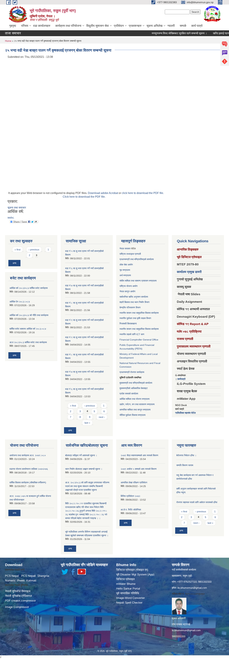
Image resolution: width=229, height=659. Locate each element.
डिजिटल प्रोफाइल (125, 579)
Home (8, 41)
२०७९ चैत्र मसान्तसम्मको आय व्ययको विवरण (139, 455)
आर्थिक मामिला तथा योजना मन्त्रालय (135, 399)
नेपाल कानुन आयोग (127, 291)
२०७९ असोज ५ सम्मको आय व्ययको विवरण (139, 469)
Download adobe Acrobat (103, 193)
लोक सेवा (124, 264)
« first (17, 249)
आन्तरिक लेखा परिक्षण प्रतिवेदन (134, 482)
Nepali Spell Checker (129, 602)
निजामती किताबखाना (128, 323)
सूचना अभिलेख (154, 25)
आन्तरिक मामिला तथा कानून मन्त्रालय (135, 409)
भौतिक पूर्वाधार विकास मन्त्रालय (133, 415)
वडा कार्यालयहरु (41, 25)
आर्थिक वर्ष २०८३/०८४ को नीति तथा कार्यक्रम (29, 315)
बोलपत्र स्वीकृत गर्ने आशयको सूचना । (81, 455)
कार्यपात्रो (181, 379)
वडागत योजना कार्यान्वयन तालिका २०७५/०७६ (29, 469)
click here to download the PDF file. (143, 193)
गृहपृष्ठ (12, 25)
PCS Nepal (12, 575)
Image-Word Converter (130, 598)
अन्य (14, 263)
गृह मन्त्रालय (125, 270)
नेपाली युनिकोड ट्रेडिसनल (18, 596)
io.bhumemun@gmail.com (186, 630)
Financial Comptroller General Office (139, 339)
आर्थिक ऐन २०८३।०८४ (20, 301)
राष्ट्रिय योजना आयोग (128, 286)
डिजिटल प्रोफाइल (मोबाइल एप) (132, 569)
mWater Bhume (125, 583)
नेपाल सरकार (125, 248)
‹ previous (34, 249)
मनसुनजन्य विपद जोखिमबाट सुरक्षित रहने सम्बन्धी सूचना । (169, 33)
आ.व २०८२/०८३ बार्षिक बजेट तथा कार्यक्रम (28, 342)
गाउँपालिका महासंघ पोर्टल (185, 412)
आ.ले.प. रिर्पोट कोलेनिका (131, 509)
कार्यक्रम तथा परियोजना (68, 25)
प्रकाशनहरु (135, 25)
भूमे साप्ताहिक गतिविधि (127, 593)
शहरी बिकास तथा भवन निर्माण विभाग (134, 302)
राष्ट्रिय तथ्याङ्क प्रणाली (130, 254)
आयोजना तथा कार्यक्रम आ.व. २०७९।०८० (28, 455)
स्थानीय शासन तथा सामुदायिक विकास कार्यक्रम (139, 312)
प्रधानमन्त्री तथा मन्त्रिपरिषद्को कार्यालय (137, 259)
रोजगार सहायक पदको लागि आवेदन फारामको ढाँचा (196, 502)
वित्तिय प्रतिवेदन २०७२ (130, 496)
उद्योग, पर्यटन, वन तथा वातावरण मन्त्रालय (137, 404)
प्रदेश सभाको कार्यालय (129, 393)
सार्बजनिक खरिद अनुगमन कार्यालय (134, 296)
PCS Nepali (28, 575)
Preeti (21, 580)
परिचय (24, 25)
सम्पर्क (183, 25)
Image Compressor (17, 607)
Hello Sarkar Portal (128, 588)
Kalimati (31, 580)
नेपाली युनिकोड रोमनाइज (17, 591)
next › (102, 417)
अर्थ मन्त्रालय (125, 275)
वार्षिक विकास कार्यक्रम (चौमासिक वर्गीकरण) (28, 482)
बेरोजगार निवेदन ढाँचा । (186, 455)
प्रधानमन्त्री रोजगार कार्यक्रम (132, 372)
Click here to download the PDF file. (84, 196)
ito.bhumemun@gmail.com (192, 587)
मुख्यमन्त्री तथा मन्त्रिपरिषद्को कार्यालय (136, 382)
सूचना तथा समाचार (17, 207)
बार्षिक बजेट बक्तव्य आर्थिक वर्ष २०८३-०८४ (28, 328)
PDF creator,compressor (20, 600)
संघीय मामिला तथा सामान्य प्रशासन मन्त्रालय (138, 280)
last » (87, 422)
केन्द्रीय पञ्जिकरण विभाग (130, 307)
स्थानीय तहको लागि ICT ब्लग (132, 334)
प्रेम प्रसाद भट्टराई (181, 624)
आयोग (130, 264)
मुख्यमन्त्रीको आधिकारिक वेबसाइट (134, 388)
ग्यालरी (171, 25)
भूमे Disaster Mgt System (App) (135, 574)
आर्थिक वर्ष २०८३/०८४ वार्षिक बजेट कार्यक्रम (29, 288)
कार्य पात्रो (197, 25)
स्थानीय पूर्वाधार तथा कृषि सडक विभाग (135, 318)
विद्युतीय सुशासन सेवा (97, 25)
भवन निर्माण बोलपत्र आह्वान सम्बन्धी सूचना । (83, 469)
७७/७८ (11, 217)
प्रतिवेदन (119, 25)
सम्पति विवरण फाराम (184, 465)
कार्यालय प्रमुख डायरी (189, 272)
